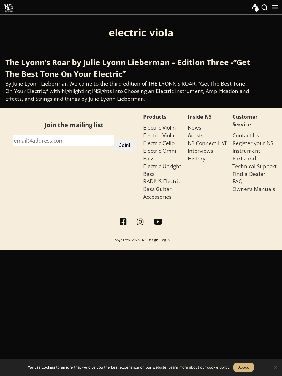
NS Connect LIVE (208, 143)
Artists (196, 135)
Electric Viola (158, 135)
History (196, 158)
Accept (243, 367)
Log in (165, 240)
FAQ (237, 181)
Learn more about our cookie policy (199, 367)
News (194, 127)
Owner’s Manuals (253, 189)
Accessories (157, 196)
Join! (124, 145)
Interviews (200, 150)
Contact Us (245, 135)
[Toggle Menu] (275, 7)
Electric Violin (159, 127)
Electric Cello (159, 143)
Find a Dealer (248, 173)
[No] (275, 367)
